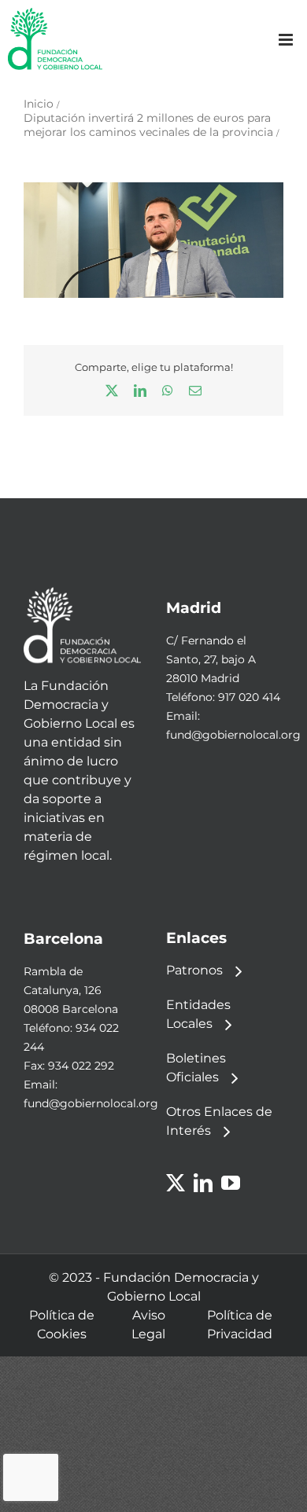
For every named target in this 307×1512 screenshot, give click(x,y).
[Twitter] (175, 1182)
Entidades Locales (198, 1014)
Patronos (194, 970)
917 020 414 (249, 697)
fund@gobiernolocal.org (233, 735)
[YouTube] (230, 1182)
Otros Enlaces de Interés (219, 1121)
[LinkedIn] (203, 1182)
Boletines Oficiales (196, 1067)
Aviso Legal (148, 1324)
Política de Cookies (61, 1324)
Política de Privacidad (239, 1324)
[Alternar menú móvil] (287, 39)
